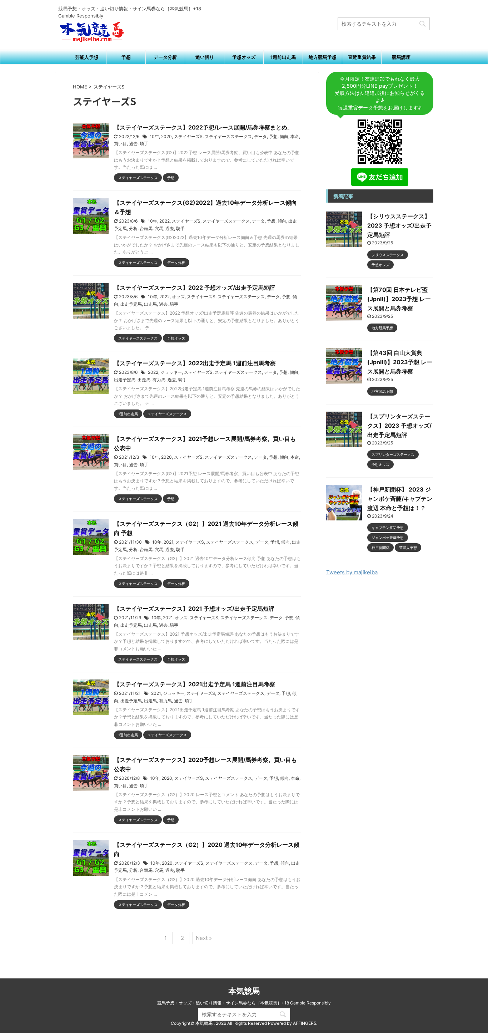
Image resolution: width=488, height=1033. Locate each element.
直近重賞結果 (362, 57)
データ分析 (165, 57)
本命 (294, 136)
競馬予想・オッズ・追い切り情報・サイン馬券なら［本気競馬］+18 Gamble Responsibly (244, 1003)
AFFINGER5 (304, 1023)
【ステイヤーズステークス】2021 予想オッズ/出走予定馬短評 (194, 608)
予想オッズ (243, 57)
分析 (133, 228)
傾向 (284, 136)
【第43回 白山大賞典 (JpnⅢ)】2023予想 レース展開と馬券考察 (399, 362)
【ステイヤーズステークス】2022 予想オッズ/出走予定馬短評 (194, 287)
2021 (168, 542)
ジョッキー (171, 372)
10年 (154, 136)
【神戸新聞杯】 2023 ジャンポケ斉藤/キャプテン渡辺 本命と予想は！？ (399, 499)
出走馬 (150, 304)
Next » (204, 938)
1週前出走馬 (283, 57)
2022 (164, 221)
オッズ (178, 296)
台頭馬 (146, 228)
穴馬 (159, 228)
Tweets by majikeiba (352, 572)
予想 (126, 57)
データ (260, 136)
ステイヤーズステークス (228, 136)
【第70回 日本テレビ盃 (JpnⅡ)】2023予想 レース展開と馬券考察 (399, 299)
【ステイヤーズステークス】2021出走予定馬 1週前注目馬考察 (194, 684)
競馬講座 (401, 57)
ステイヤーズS (188, 136)
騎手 (144, 143)
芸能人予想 (86, 57)
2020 (166, 136)
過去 (133, 143)
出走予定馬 (131, 304)
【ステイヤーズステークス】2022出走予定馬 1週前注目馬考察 (195, 363)
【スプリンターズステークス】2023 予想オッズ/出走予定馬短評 (399, 425)
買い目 (120, 143)
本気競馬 (244, 991)
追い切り (204, 57)
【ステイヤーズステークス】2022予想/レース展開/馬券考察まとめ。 (203, 127)
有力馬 (159, 379)
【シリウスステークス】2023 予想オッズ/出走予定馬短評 (399, 225)
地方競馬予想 (323, 57)
